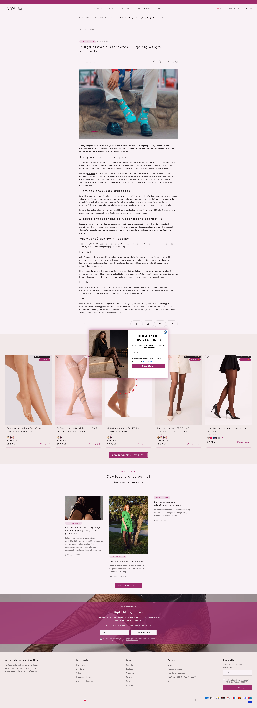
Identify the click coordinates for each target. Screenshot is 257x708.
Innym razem (148, 372)
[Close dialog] (165, 332)
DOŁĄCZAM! (148, 366)
